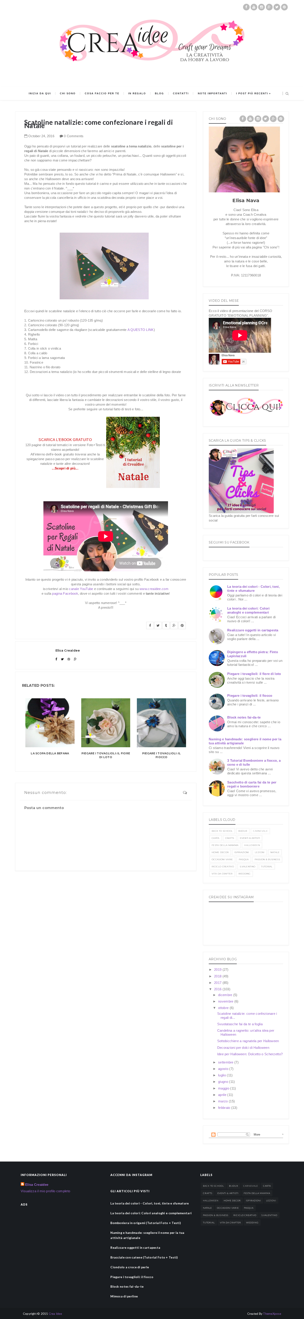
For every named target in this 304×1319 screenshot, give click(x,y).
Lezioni (260, 852)
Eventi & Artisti (250, 838)
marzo (223, 1101)
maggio (224, 1088)
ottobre (223, 1008)
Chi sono (68, 93)
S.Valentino (247, 866)
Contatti (181, 93)
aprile (222, 1095)
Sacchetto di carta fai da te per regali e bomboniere (252, 784)
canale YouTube (81, 589)
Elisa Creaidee (36, 1184)
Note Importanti (212, 93)
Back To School (222, 831)
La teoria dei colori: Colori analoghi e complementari (248, 610)
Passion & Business (267, 859)
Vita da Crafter (222, 873)
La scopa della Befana (50, 753)
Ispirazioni (241, 852)
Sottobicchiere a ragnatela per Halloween (248, 1041)
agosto (223, 1069)
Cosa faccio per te (102, 93)
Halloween (252, 845)
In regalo (137, 93)
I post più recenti (252, 93)
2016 (218, 989)
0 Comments (73, 136)
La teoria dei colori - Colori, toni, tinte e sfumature (253, 588)
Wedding (244, 873)
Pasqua (244, 859)
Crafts (229, 838)
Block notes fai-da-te (244, 717)
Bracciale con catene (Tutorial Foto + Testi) (144, 1257)
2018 (218, 976)
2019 (218, 969)
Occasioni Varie (222, 859)
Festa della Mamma (225, 845)
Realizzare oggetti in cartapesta (252, 630)
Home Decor (220, 852)
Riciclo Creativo (223, 866)
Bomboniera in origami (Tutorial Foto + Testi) (145, 1223)
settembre (226, 1062)
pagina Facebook (65, 593)
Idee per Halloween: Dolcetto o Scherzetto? (250, 1054)
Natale (275, 852)
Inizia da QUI (40, 93)
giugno (223, 1081)
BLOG (159, 93)
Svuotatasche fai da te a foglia (240, 1024)
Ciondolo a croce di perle (129, 1267)
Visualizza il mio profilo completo (45, 1191)
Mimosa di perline (124, 1296)
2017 (218, 983)
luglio (222, 1075)
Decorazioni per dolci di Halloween (243, 1047)
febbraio (224, 1108)
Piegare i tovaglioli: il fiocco (161, 755)
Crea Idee (55, 1313)
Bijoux (242, 831)
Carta (215, 838)
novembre (226, 1001)
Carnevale (260, 831)
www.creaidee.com (154, 589)
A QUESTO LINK (141, 330)
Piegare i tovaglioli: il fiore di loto (105, 755)
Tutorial (266, 866)
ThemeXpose (272, 1313)
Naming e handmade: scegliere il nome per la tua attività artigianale (147, 1235)
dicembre (225, 995)
